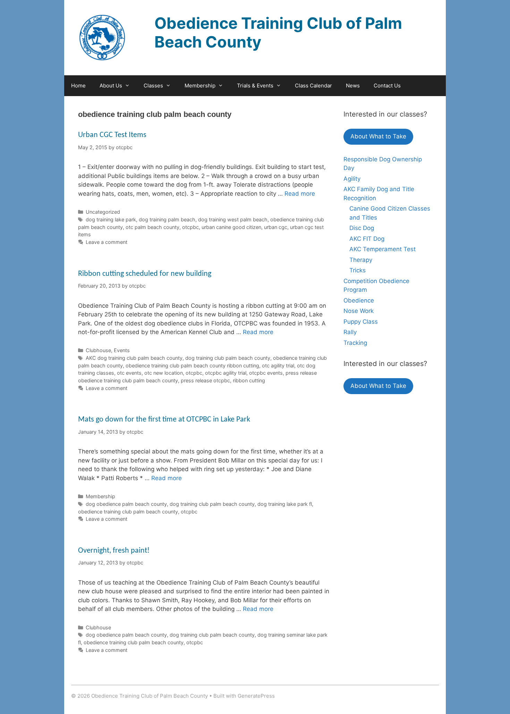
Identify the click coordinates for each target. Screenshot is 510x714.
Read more (299, 193)
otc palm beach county (152, 227)
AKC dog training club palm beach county (134, 358)
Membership (200, 85)
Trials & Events (255, 85)
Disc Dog (361, 227)
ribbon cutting (249, 380)
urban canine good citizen (231, 227)
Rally (350, 332)
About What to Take (378, 136)
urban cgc (275, 227)
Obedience (358, 300)
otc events (129, 373)
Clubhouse (98, 350)
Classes (153, 85)
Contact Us (387, 85)
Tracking (355, 342)
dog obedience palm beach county (126, 504)
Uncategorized (103, 212)
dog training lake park (111, 219)
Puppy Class (360, 321)
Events (122, 350)
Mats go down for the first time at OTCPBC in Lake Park (164, 420)
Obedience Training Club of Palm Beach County (278, 32)
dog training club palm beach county (227, 358)
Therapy (360, 259)
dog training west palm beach (232, 219)
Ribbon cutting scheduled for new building (144, 274)
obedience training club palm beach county (128, 512)
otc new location (163, 373)
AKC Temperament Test (382, 249)
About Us (111, 85)
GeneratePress (256, 695)
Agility (351, 178)
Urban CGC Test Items (112, 135)
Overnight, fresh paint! (114, 551)
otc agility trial (278, 365)
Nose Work (358, 310)
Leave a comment (106, 242)
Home (78, 85)
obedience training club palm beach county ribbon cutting (192, 365)
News (353, 85)
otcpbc (190, 227)
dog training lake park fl (284, 504)
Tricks (357, 270)
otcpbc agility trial (225, 373)
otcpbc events (266, 373)
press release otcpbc (205, 380)
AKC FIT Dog (366, 238)
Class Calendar (313, 85)
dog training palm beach (167, 219)
